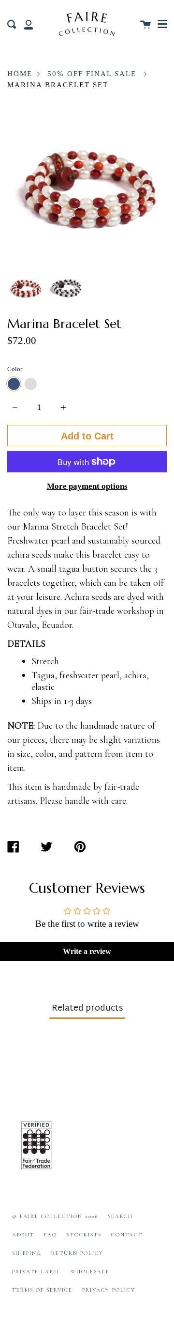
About (23, 1235)
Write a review (87, 951)
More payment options (87, 486)
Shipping (27, 1253)
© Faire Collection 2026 (55, 1216)
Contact (127, 1235)
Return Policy (77, 1253)
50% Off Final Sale (91, 74)
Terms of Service (42, 1290)
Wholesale (90, 1271)
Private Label (36, 1271)
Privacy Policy (108, 1290)
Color (14, 369)
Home (19, 74)
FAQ (50, 1235)
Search (120, 1216)
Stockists (84, 1235)
